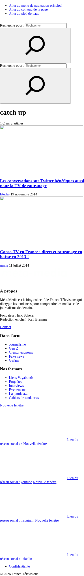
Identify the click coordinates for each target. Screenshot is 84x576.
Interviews (16, 385)
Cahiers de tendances (24, 398)
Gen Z (13, 348)
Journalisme (17, 344)
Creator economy (21, 352)
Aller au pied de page (24, 13)
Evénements (17, 390)
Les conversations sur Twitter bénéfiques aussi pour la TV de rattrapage (42, 183)
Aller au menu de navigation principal (35, 5)
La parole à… (18, 394)
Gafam (14, 360)
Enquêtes (15, 381)
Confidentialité (19, 566)
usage (4, 265)
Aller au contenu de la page (28, 9)
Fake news (16, 356)
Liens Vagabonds (21, 377)
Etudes (5, 194)
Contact (5, 327)
